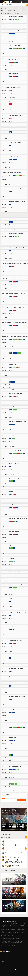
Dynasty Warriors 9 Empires (15, 45)
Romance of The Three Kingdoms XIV (17, 188)
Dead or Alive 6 (12, 406)
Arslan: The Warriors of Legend (16, 16)
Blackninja (7, 852)
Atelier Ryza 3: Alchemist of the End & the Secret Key (13, 293)
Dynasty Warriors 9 (13, 435)
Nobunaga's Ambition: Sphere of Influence (18, 626)
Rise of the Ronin (12, 655)
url (18, 853)
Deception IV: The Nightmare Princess (17, 30)
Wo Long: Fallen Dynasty (14, 781)
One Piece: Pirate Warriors (15, 142)
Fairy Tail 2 (11, 504)
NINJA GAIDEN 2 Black (14, 545)
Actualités (3, 954)
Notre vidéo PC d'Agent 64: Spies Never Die (13, 893)
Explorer (3, 959)
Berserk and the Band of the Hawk (16, 379)
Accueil (3, 4)
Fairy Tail (11, 491)
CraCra (6, 847)
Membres (3, 837)
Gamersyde (9, 972)
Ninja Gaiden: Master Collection (16, 584)
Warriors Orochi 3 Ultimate (15, 766)
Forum (2, 961)
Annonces (8, 837)
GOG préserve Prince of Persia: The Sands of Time (13, 906)
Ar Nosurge (11, 219)
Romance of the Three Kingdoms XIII (17, 668)
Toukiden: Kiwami (13, 737)
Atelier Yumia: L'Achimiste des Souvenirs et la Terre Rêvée (15, 336)
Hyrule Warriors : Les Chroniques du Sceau (11, 87)
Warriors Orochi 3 (13, 752)
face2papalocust (8, 841)
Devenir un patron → (21, 800)
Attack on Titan (12, 350)
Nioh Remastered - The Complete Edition (18, 612)
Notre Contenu (4, 956)
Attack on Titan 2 (12, 364)
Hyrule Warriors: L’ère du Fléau (16, 115)
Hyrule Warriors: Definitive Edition (16, 101)
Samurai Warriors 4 (13, 709)
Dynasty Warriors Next (14, 463)
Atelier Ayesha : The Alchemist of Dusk (17, 247)
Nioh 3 (10, 128)
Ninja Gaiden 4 (12, 558)
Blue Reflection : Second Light (15, 393)
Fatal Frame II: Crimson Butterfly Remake (11, 59)
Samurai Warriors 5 (13, 724)
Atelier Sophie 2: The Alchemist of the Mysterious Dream (14, 322)
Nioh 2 (10, 598)
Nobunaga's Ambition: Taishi (15, 640)
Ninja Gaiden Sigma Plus (14, 571)
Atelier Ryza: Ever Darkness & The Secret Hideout (13, 307)
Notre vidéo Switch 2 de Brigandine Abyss (13, 880)
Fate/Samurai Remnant (14, 73)
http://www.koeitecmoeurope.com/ (11, 10)
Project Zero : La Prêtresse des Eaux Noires (11, 172)
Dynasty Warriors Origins (14, 478)
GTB (5, 844)
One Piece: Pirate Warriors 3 (15, 156)
